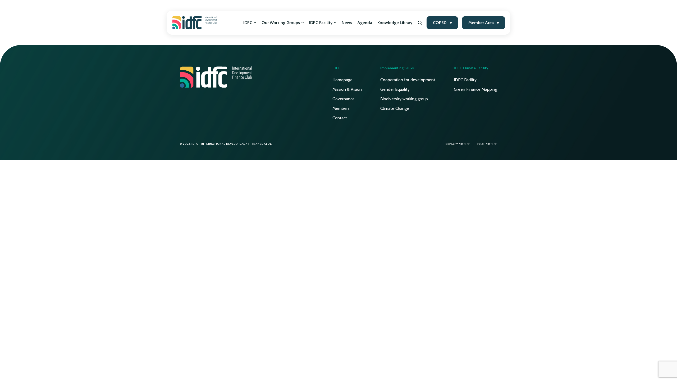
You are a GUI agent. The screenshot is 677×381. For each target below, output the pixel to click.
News (347, 22)
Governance (343, 98)
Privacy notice (458, 144)
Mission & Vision (347, 89)
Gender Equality (395, 89)
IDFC (247, 22)
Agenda (364, 22)
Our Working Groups (281, 22)
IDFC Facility (320, 22)
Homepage (342, 79)
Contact (339, 117)
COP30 (440, 22)
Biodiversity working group (404, 98)
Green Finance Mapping (475, 89)
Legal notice (486, 144)
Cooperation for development (407, 79)
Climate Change (394, 108)
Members (341, 108)
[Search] (420, 22)
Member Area (481, 22)
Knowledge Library (394, 22)
